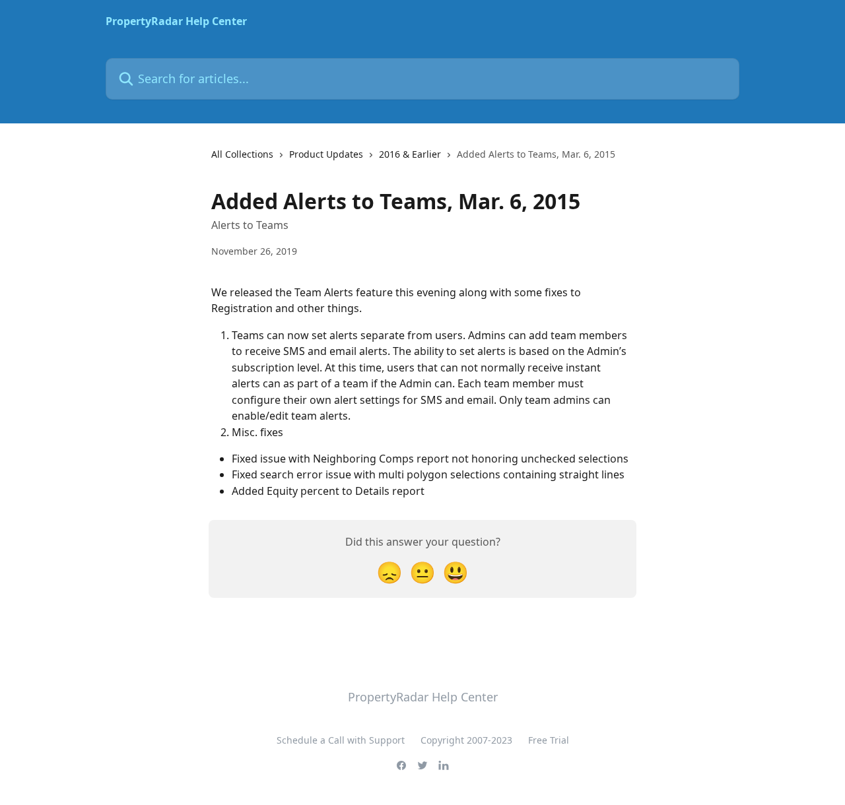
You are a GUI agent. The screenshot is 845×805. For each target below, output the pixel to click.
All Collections (242, 154)
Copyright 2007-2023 (466, 740)
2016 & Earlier (410, 154)
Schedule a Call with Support (341, 740)
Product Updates (326, 154)
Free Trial (548, 740)
